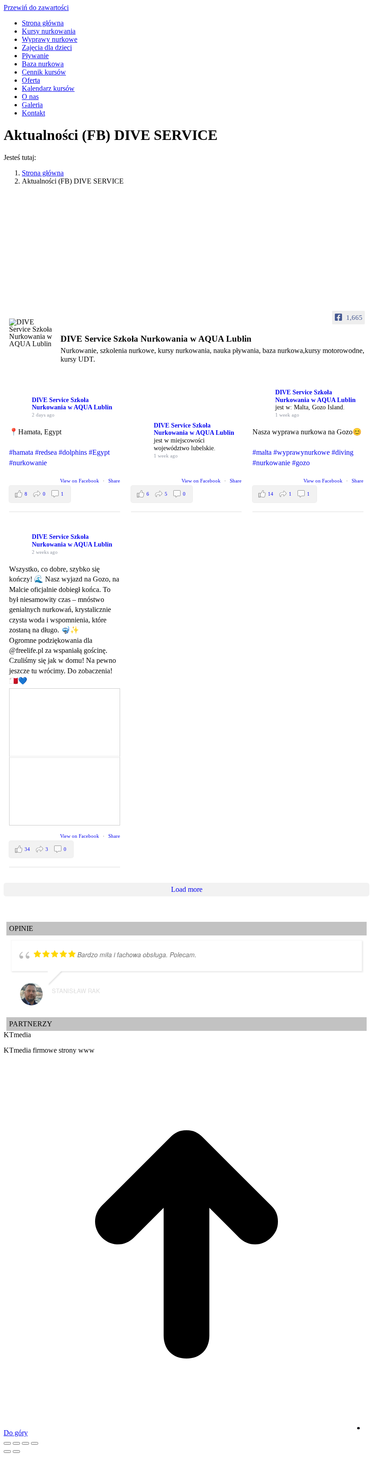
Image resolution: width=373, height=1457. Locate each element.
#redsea (46, 452)
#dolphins (73, 452)
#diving (342, 452)
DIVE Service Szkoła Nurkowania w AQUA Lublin (72, 404)
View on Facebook (80, 480)
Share (114, 480)
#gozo (301, 463)
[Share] (16, 1443)
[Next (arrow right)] (16, 1451)
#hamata (21, 452)
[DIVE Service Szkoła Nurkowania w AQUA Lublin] (31, 333)
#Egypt (99, 452)
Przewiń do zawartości (36, 7)
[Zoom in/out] (34, 1443)
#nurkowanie (28, 463)
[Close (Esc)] (7, 1443)
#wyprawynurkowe (301, 452)
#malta (262, 452)
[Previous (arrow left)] (7, 1451)
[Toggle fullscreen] (25, 1443)
